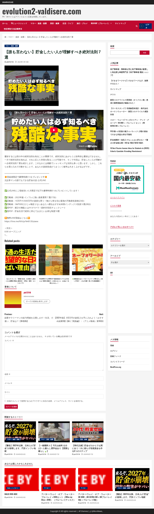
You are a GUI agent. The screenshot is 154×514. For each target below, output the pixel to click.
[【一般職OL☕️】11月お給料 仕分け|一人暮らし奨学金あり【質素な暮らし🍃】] (54, 431)
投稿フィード (115, 356)
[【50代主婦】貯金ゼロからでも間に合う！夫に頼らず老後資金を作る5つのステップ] (87, 431)
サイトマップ (120, 23)
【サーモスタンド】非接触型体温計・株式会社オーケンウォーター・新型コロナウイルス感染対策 (129, 111)
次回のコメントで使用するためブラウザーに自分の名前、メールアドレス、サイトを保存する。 (45, 401)
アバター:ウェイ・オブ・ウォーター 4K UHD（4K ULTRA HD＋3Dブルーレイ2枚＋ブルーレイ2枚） (95, 497)
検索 (112, 46)
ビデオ (147, 26)
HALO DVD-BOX (11, 494)
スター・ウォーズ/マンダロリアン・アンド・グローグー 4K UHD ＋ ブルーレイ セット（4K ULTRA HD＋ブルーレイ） (129, 122)
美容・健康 (54, 23)
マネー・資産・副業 (39, 23)
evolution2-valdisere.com (41, 11)
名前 (7, 374)
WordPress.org (115, 367)
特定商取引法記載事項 (13, 28)
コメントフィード (117, 361)
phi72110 (10, 62)
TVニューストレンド (19, 23)
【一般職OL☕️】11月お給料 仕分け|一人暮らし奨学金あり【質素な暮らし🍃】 (53, 448)
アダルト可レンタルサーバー (122, 227)
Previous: (29, 317)
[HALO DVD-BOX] (22, 479)
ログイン (113, 350)
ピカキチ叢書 (115, 205)
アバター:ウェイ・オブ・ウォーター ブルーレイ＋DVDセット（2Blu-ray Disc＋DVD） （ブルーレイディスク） (58, 497)
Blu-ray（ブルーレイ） (100, 23)
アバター (47, 488)
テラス (113, 94)
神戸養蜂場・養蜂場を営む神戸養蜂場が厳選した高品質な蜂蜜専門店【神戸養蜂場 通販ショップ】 (129, 72)
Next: (78, 317)
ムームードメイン (117, 197)
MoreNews (97, 511)
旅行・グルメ (82, 23)
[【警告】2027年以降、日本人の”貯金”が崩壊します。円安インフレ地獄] (20, 431)
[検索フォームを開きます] (137, 26)
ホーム (5, 23)
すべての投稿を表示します (37, 301)
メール (8, 383)
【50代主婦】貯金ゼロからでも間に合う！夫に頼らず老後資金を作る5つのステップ (87, 448)
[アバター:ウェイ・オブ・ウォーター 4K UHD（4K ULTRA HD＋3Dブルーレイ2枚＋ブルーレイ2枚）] (95, 479)
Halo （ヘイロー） (13, 488)
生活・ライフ (68, 23)
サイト (7, 392)
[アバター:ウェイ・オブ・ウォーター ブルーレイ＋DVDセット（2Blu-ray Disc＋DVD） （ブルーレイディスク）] (58, 479)
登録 (112, 345)
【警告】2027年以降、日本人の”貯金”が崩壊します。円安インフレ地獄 (20, 448)
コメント (9, 340)
